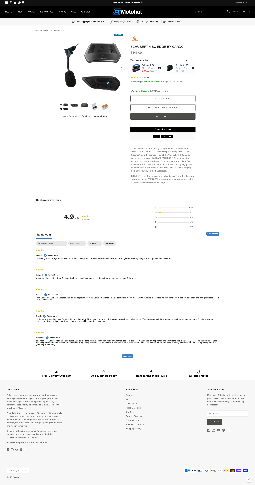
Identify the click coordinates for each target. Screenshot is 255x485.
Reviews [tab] (44, 235)
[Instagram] (11, 2)
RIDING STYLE (46, 12)
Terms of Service (134, 416)
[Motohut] (127, 12)
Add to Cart (163, 98)
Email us (86, 116)
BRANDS (62, 12)
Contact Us (131, 404)
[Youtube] (15, 2)
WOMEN (31, 12)
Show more (127, 356)
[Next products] (193, 60)
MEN (20, 12)
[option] (92, 66)
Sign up (215, 422)
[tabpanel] (127, 301)
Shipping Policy (133, 429)
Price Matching (133, 408)
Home (37, 30)
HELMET (9, 12)
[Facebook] (6, 2)
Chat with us (100, 116)
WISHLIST (85, 12)
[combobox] (210, 12)
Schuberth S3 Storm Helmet (149, 65)
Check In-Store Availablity (163, 107)
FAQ (128, 400)
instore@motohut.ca (37, 443)
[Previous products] (187, 60)
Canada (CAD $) (241, 3)
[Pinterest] (19, 2)
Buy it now (163, 116)
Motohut (16, 477)
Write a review (212, 234)
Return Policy (132, 420)
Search (129, 395)
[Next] (122, 67)
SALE (73, 12)
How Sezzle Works (135, 425)
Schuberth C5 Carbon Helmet (183, 65)
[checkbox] (109, 243)
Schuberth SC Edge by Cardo (52, 30)
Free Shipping (142, 91)
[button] (174, 208)
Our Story (130, 412)
